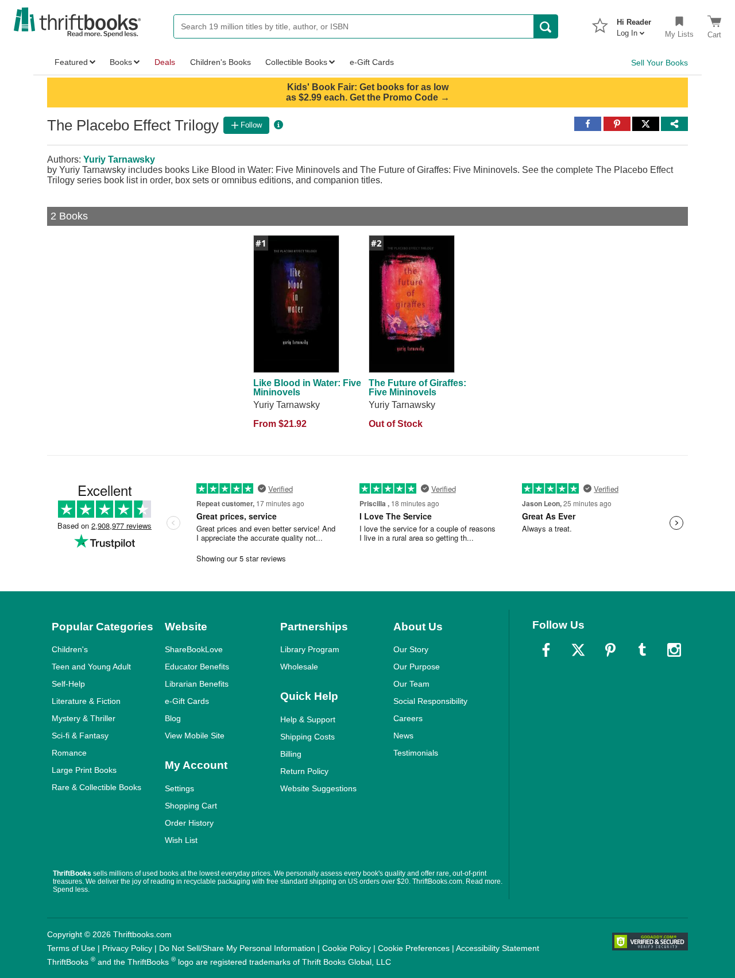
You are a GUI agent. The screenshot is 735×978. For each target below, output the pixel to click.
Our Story (410, 649)
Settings (179, 788)
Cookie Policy (346, 948)
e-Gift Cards (187, 701)
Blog (173, 718)
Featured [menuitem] (71, 62)
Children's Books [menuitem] (220, 62)
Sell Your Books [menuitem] (659, 62)
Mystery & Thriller (83, 718)
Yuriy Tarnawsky (119, 159)
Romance (69, 752)
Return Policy (304, 771)
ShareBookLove (194, 649)
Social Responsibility (430, 701)
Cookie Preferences (414, 948)
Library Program (309, 649)
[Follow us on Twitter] (578, 650)
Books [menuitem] (121, 62)
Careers (408, 718)
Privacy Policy (127, 948)
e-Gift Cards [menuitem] (372, 62)
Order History (189, 822)
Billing (290, 753)
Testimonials (415, 752)
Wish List (181, 840)
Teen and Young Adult (91, 666)
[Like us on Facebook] (546, 650)
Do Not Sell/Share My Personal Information (237, 948)
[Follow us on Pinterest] (610, 650)
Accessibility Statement (497, 948)
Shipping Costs (307, 736)
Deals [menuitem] (164, 62)
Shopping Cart (191, 805)
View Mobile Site (195, 735)
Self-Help (68, 683)
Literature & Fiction (86, 701)
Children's (70, 649)
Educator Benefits (197, 666)
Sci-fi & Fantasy (80, 735)
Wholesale (299, 666)
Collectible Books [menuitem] (296, 62)
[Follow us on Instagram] (674, 650)
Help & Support (307, 719)
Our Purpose (416, 666)
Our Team (411, 683)
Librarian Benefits (197, 683)
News (403, 735)
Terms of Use (71, 948)
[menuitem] (634, 24)
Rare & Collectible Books (96, 787)
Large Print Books (84, 770)
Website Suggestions (318, 788)
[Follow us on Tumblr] (642, 650)
